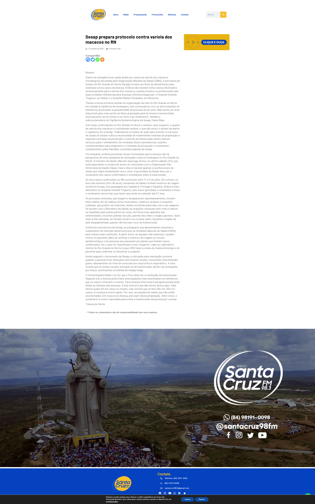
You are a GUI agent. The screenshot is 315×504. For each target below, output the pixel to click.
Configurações (112, 501)
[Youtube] (169, 493)
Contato (185, 14)
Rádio (126, 14)
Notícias (172, 14)
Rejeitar (202, 499)
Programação (140, 14)
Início (115, 14)
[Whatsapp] (97, 59)
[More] (102, 59)
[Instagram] (164, 493)
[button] (174, 478)
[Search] (223, 15)
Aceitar (187, 499)
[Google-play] (179, 493)
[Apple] (184, 493)
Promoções (157, 14)
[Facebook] (88, 59)
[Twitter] (93, 59)
